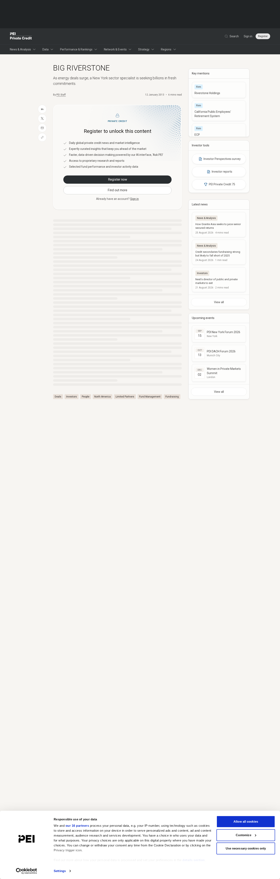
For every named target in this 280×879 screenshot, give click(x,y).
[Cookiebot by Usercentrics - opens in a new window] (26, 871)
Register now (117, 179)
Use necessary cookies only (246, 848)
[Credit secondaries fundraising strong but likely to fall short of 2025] (219, 252)
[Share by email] (42, 128)
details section (193, 860)
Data (45, 49)
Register (263, 36)
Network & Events (115, 49)
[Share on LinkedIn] (42, 109)
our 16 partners (77, 825)
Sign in (248, 36)
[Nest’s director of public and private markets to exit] (219, 279)
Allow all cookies (245, 821)
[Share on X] (42, 118)
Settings (60, 871)
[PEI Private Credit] (21, 36)
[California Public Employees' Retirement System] (219, 111)
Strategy (143, 49)
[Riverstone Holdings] (219, 90)
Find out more (117, 190)
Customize (243, 835)
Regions (166, 49)
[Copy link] (42, 137)
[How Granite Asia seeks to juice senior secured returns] (219, 224)
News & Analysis (20, 49)
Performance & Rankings (76, 49)
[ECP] (219, 131)
